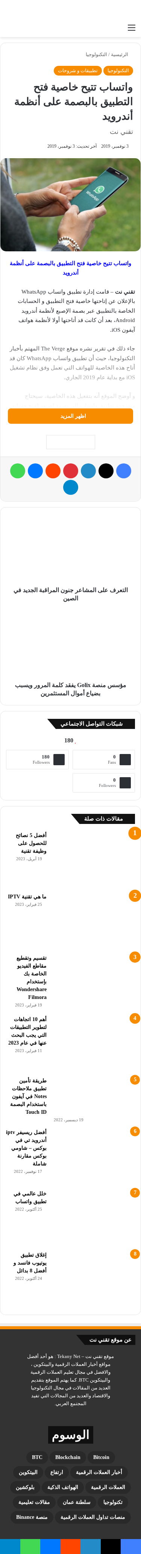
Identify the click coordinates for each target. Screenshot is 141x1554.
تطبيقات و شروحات (78, 70)
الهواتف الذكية (62, 1487)
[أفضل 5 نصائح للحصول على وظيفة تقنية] (93, 859)
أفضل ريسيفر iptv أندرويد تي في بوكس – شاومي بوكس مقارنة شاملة (26, 1148)
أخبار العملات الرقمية (99, 1472)
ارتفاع (56, 1472)
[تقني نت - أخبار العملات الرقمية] (105, 10)
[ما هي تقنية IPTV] (93, 921)
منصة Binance (32, 1517)
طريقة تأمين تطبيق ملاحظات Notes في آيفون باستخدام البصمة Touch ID (28, 1096)
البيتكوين (28, 1472)
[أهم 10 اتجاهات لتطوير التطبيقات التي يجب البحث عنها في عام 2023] (93, 1043)
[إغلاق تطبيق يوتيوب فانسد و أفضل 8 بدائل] (93, 1279)
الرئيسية (120, 54)
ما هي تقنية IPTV (27, 896)
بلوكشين (25, 1487)
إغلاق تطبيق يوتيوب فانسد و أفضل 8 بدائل (30, 1262)
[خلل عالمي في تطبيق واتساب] (93, 1218)
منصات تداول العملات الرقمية (93, 1517)
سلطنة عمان (77, 1502)
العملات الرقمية (108, 1487)
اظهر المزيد (72, 416)
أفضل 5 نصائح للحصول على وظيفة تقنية (31, 843)
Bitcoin (101, 1457)
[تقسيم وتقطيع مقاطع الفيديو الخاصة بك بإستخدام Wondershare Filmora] (93, 982)
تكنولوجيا (113, 1502)
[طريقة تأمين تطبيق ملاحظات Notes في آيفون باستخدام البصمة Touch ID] (93, 1096)
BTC (37, 1457)
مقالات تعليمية (34, 1502)
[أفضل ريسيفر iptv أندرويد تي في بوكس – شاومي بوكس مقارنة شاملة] (93, 1156)
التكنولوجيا (96, 54)
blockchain (67, 1457)
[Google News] (70, 442)
